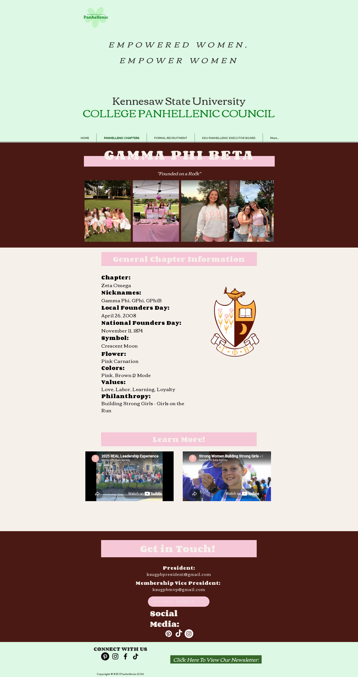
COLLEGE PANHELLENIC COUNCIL (179, 112)
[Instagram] (189, 633)
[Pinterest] (168, 633)
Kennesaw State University (179, 100)
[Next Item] (266, 211)
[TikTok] (178, 633)
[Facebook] (125, 656)
